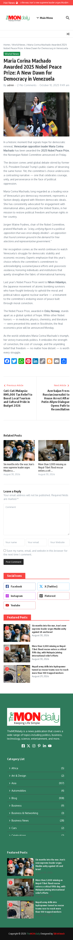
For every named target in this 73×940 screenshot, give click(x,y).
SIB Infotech (58, 933)
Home (7, 44)
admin (10, 85)
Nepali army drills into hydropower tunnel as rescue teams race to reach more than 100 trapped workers (50, 669)
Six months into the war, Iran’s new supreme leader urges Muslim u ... (19, 467)
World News (18, 44)
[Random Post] (68, 34)
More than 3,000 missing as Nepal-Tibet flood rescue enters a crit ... (52, 467)
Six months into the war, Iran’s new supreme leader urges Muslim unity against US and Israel (49, 628)
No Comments (28, 85)
